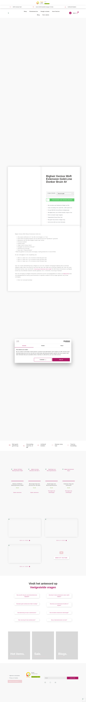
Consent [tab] (24, 345)
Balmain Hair (66, 273)
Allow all (61, 359)
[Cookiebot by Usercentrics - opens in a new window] (64, 341)
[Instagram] (50, 682)
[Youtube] (55, 682)
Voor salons (45, 15)
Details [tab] (43, 345)
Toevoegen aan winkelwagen (62, 199)
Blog (38, 15)
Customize (42, 359)
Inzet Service (55, 11)
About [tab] (61, 345)
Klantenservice (33, 11)
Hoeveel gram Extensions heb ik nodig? (42, 269)
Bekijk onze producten (14, 681)
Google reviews (45, 11)
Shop (25, 11)
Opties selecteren (17, 492)
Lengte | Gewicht (51, 193)
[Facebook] (45, 682)
